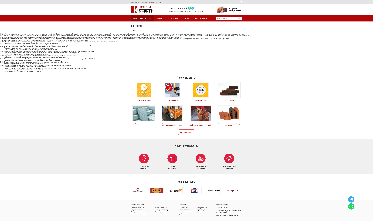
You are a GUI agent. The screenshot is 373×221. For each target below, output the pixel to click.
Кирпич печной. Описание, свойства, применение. (229, 124)
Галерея (159, 18)
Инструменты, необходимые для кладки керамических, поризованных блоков (201, 124)
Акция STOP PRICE (200, 100)
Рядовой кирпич (136, 210)
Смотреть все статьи (186, 132)
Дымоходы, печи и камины (163, 214)
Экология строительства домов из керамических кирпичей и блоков (172, 124)
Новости (151, 2)
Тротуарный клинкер (161, 210)
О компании (135, 2)
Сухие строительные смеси (163, 212)
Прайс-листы (173, 18)
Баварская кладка (229, 100)
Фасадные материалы (138, 212)
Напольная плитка (161, 208)
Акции (186, 18)
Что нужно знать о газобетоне (144, 124)
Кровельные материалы (139, 214)
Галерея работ (202, 208)
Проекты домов (201, 18)
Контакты (144, 2)
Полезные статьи (184, 210)
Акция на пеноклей (172, 100)
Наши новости (183, 208)
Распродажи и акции (185, 212)
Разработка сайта (222, 215)
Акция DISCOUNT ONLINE (144, 100)
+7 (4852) (222, 207)
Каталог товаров (139, 18)
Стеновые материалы (138, 208)
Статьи (158, 2)
